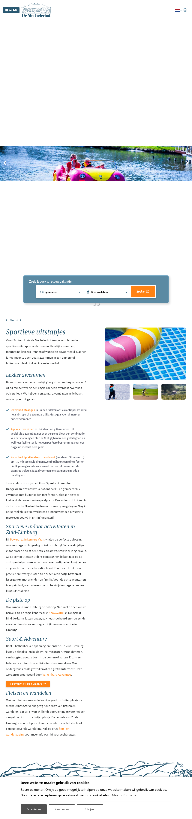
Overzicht (15, 320)
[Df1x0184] (173, 392)
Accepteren (34, 809)
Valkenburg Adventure (56, 674)
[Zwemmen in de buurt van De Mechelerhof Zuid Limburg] (145, 354)
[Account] (185, 10)
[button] (94, 304)
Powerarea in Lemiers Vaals (27, 539)
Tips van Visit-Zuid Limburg (26, 683)
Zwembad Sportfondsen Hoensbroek (33, 457)
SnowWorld (56, 612)
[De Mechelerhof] (36, 10)
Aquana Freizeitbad (22, 429)
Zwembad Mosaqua (23, 410)
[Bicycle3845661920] (145, 392)
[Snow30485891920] (117, 392)
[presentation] (4, 163)
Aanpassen (62, 809)
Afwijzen (90, 809)
